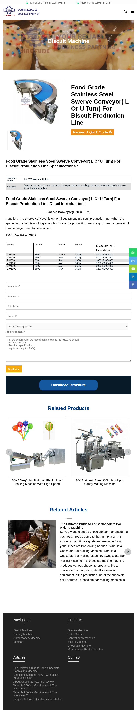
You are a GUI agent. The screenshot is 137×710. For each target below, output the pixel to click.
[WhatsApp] (133, 250)
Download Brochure (68, 385)
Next (127, 452)
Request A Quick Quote (90, 132)
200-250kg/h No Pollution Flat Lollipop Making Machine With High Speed (37, 482)
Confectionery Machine (27, 638)
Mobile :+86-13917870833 (95, 2)
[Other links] (132, 12)
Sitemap (18, 641)
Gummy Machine (23, 634)
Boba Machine (76, 634)
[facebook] (133, 282)
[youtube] (133, 266)
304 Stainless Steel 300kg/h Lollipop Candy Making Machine (100, 482)
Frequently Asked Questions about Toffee (37, 699)
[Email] (133, 258)
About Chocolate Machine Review (33, 681)
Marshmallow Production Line (85, 649)
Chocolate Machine (79, 645)
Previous (9, 452)
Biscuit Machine (22, 630)
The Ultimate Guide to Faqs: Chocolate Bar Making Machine (90, 525)
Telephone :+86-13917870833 (46, 2)
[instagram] (133, 274)
